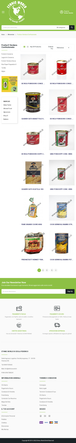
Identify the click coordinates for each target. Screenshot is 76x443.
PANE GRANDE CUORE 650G (31, 224)
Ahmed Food (7, 108)
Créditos (4, 423)
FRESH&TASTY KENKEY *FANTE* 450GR (33, 260)
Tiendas (4, 405)
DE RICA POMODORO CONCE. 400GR (62, 119)
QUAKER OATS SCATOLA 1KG (32, 189)
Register (66, 11)
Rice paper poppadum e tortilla (9, 66)
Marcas (6, 101)
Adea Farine (7, 105)
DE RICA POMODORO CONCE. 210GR (33, 83)
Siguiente (56, 270)
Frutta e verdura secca (8, 61)
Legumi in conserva (7, 57)
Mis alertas (5, 429)
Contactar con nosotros (8, 398)
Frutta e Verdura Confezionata (9, 46)
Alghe (3, 71)
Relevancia (63, 47)
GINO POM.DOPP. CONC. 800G (61, 154)
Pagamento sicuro (7, 388)
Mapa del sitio (5, 402)
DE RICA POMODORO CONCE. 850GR (62, 83)
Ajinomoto (6, 112)
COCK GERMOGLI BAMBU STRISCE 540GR (62, 224)
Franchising (5, 395)
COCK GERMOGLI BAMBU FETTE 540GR (62, 260)
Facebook (40, 416)
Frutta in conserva (7, 54)
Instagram (49, 416)
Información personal (8, 416)
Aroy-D (5, 116)
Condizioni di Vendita (8, 392)
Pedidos (4, 419)
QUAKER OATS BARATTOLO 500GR (33, 119)
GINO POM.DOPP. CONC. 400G (61, 189)
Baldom (5, 119)
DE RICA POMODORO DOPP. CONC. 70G (33, 154)
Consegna (42, 385)
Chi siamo (4, 385)
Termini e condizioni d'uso (47, 392)
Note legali (42, 388)
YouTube (45, 416)
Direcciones (5, 426)
